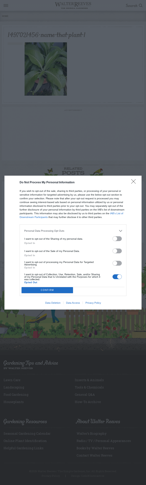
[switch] (117, 238)
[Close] (134, 182)
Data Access (73, 302)
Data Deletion (53, 302)
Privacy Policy (93, 302)
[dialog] (73, 243)
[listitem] (73, 231)
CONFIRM (47, 290)
